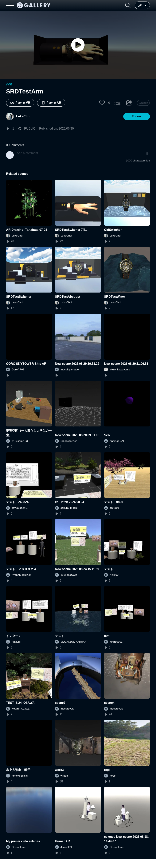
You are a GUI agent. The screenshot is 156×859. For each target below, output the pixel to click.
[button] (128, 5)
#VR (9, 84)
